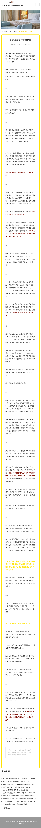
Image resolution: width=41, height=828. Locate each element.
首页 (9, 32)
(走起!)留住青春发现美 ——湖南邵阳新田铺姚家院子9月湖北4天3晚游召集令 (20, 784)
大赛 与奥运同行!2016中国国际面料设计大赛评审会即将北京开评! (20, 793)
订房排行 (15, 32)
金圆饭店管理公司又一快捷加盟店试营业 (15, 804)
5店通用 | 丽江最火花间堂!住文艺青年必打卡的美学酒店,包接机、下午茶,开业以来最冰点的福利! (20, 779)
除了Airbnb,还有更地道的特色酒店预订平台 (16, 781)
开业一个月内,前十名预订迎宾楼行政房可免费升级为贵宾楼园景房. (20, 798)
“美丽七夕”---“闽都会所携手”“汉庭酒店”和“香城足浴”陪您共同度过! (20, 796)
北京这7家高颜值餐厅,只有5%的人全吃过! (15, 790)
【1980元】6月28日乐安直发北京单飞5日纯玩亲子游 (19, 801)
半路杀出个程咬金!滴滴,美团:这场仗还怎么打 (16, 787)
